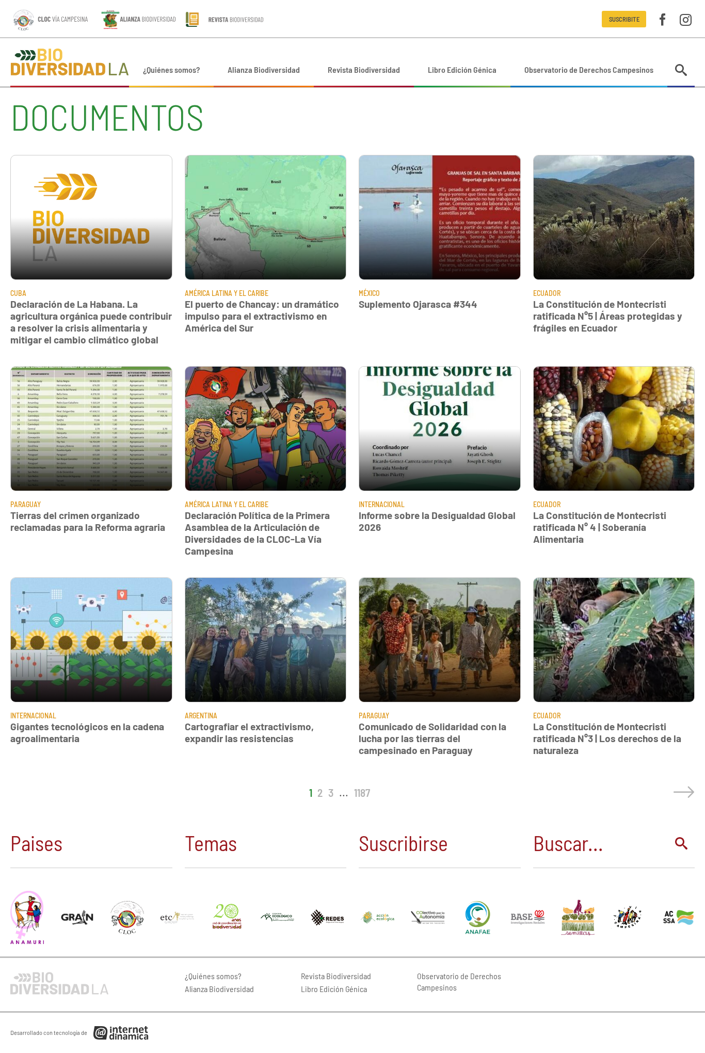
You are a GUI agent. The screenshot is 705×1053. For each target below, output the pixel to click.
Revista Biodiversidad (364, 69)
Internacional (382, 504)
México (369, 293)
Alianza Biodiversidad (264, 69)
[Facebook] (662, 18)
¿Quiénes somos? (171, 69)
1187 (362, 792)
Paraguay (25, 504)
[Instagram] (686, 18)
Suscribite (624, 19)
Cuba (18, 293)
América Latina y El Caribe (226, 293)
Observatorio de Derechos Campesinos (588, 69)
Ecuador (546, 293)
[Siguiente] (682, 792)
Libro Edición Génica (462, 69)
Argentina (201, 715)
